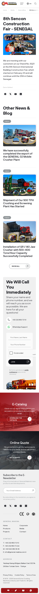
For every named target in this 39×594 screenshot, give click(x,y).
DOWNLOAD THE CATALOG (16, 419)
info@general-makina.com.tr (16, 552)
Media (12, 10)
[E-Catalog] (23, 590)
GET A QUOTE (15, 457)
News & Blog (22, 10)
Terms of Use (31, 575)
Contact (23, 532)
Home (5, 10)
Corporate (24, 525)
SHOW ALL (16, 266)
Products (6, 528)
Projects (6, 532)
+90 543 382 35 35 (12, 549)
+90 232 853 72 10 (12, 543)
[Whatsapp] (31, 590)
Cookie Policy (19, 575)
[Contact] (8, 590)
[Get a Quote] (16, 590)
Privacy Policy (8, 575)
